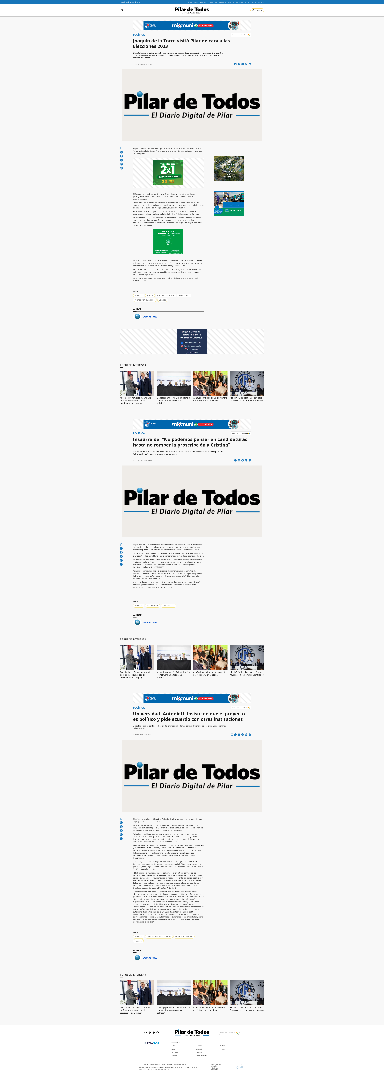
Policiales (213, 2)
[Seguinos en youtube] (145, 1032)
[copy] (250, 64)
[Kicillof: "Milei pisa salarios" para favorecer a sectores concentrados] (247, 383)
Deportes (239, 2)
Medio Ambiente (250, 2)
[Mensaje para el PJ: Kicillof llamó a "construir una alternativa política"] (174, 383)
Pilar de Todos (150, 316)
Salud (196, 2)
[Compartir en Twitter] (242, 64)
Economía (222, 2)
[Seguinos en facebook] (157, 1032)
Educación (204, 2)
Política (189, 2)
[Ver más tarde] (232, 64)
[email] (246, 64)
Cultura (261, 2)
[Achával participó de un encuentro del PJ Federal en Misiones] (210, 383)
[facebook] (239, 64)
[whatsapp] (235, 64)
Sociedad (231, 2)
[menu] (122, 10)
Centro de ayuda (216, 1064)
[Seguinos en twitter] (149, 1032)
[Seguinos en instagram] (153, 1032)
